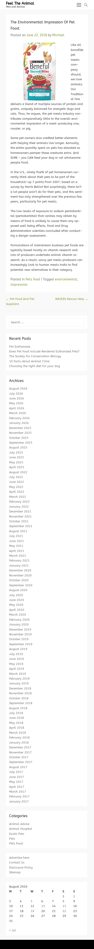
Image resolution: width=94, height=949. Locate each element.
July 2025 (16, 452)
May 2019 (16, 664)
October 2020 (19, 580)
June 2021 (16, 541)
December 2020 (20, 570)
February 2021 (19, 560)
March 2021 (17, 555)
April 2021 (16, 551)
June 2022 (16, 482)
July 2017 (16, 772)
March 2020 (17, 614)
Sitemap (15, 872)
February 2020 (19, 619)
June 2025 (16, 457)
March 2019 (17, 673)
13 (43, 906)
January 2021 (19, 565)
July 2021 (16, 536)
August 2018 (18, 708)
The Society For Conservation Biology (35, 356)
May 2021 (16, 546)
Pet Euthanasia (19, 346)
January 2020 (19, 624)
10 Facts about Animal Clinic (29, 361)
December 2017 (20, 747)
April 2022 (16, 491)
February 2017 (19, 796)
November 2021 (20, 516)
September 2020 (20, 585)
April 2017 (16, 787)
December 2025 (20, 428)
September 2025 (20, 442)
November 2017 (20, 752)
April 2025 (16, 467)
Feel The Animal (20, 3)
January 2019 (19, 683)
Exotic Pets (16, 834)
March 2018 (17, 732)
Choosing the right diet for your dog (34, 366)
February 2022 (19, 501)
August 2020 (18, 590)
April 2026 (16, 408)
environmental (66, 279)
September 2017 (20, 762)
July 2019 (16, 654)
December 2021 (20, 511)
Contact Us (16, 862)
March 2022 (17, 496)
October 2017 (19, 757)
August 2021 (18, 531)
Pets (12, 838)
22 (64, 911)
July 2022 (16, 477)
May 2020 (16, 604)
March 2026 (17, 413)
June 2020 (16, 600)
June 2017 (16, 777)
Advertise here (19, 857)
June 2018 (16, 717)
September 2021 (20, 526)
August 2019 (18, 649)
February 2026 (19, 418)
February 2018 (19, 737)
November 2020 (20, 575)
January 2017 (19, 801)
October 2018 (19, 698)
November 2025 (20, 432)
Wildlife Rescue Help (71, 299)
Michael (58, 35)
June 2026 (16, 398)
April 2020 (16, 609)
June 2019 (16, 659)
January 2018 (19, 742)
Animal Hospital (20, 828)
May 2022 (16, 487)
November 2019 (20, 634)
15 (64, 906)
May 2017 (16, 781)
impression (18, 285)
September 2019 (20, 644)
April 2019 (16, 668)
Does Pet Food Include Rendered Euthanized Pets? (44, 351)
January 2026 (19, 423)
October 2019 (19, 639)
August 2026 (18, 388)
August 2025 (18, 447)
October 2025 (19, 438)
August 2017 (18, 767)
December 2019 (20, 629)
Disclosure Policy (21, 867)
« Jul (12, 930)
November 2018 (20, 693)
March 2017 (17, 791)
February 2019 (19, 678)
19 (32, 911)
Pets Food (33, 279)
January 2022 (19, 506)
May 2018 (16, 723)
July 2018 (16, 713)
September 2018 (20, 703)
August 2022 (18, 472)
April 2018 (16, 727)
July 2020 (16, 595)
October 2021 (19, 521)
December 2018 (20, 688)
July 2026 (16, 393)
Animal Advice (19, 824)
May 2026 (16, 403)
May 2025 (16, 462)
